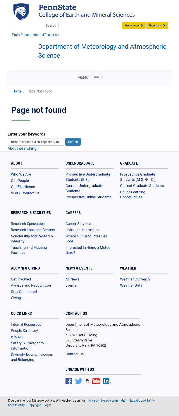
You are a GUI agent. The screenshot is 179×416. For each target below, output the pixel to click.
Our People (20, 180)
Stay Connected (24, 291)
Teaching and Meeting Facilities (29, 250)
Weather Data (131, 285)
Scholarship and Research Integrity (32, 239)
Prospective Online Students (88, 197)
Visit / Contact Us (25, 193)
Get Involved (21, 279)
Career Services (78, 223)
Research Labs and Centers (33, 230)
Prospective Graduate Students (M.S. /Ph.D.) (138, 177)
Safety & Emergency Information (27, 345)
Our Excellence (23, 187)
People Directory (24, 330)
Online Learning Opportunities (132, 194)
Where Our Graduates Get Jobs (86, 239)
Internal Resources (46, 35)
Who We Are (21, 174)
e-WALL (17, 337)
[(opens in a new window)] (102, 16)
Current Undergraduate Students (84, 188)
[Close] (5, 411)
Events (70, 285)
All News (72, 279)
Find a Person (21, 35)
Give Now (155, 25)
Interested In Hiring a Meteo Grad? (87, 250)
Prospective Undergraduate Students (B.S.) (87, 177)
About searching (22, 148)
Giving (16, 298)
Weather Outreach (135, 279)
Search (51, 25)
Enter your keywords (26, 134)
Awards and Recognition (31, 285)
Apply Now (132, 25)
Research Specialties (28, 223)
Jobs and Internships (82, 230)
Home (17, 91)
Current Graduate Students (142, 185)
